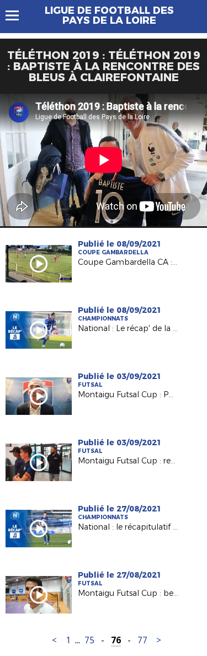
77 (142, 640)
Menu (17, 15)
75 (89, 640)
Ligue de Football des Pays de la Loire (109, 15)
